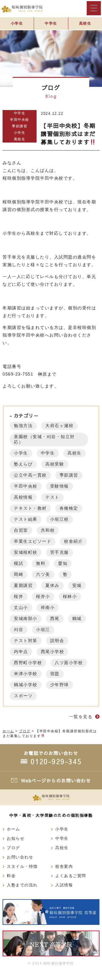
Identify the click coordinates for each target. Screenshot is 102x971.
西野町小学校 (28, 662)
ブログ (13, 848)
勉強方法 (23, 425)
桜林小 (70, 596)
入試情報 (64, 885)
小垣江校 (59, 519)
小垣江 (43, 629)
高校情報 (23, 497)
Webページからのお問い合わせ (56, 780)
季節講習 (19, 126)
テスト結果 (25, 519)
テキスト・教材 (30, 508)
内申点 (21, 651)
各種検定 (69, 508)
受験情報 (59, 486)
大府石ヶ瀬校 (59, 425)
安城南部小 (25, 618)
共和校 (48, 530)
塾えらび (23, 464)
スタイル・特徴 (22, 866)
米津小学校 (25, 673)
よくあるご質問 (70, 876)
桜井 (18, 596)
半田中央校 (19, 120)
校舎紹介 (73, 541)
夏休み (52, 585)
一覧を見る (81, 716)
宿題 (55, 673)
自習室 (21, 530)
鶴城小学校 (25, 684)
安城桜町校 (25, 552)
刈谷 (18, 629)
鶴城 (77, 618)
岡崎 (18, 574)
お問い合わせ (20, 857)
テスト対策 (25, 640)
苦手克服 (59, 552)
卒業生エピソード (32, 541)
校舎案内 (64, 866)
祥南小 (48, 607)
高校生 (85, 23)
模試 (18, 563)
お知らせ (15, 838)
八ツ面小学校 (69, 662)
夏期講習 (23, 585)
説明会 (57, 640)
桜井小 (43, 596)
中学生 (51, 23)
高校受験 (54, 464)
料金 (11, 876)
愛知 (62, 563)
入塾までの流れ (22, 885)
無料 (40, 563)
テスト (52, 497)
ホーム (13, 829)
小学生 (17, 23)
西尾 (55, 618)
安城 (77, 585)
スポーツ (23, 695)
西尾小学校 (52, 651)
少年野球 (59, 684)
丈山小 (21, 607)
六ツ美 (43, 574)
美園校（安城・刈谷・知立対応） (44, 439)
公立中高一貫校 (30, 475)
